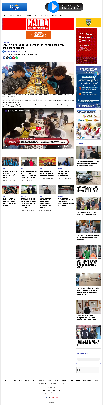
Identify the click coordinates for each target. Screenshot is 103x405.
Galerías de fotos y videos (53, 380)
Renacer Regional (11, 51)
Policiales (47, 15)
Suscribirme (88, 363)
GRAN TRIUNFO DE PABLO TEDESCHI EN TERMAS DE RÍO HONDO (47, 173)
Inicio (5, 15)
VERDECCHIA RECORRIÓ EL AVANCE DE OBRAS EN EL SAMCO (87, 213)
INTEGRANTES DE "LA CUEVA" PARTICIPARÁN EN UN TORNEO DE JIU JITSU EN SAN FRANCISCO (28, 203)
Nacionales (29, 15)
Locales (11, 15)
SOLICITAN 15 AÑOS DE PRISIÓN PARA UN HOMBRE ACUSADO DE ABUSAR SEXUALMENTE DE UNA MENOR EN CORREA (87, 291)
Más (61, 15)
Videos (96, 380)
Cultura (54, 15)
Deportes (37, 15)
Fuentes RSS (41, 380)
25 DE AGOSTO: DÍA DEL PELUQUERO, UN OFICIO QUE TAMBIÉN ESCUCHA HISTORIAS (86, 317)
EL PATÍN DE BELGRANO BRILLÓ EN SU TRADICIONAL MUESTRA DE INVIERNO (66, 202)
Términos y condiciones (30, 380)
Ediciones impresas (75, 380)
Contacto (7, 380)
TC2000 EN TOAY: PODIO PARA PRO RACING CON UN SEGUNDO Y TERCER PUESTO (45, 203)
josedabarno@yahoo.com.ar (51, 393)
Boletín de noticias (82, 353)
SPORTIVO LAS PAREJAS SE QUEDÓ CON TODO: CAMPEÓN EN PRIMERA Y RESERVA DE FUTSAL (29, 174)
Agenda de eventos (87, 380)
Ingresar (62, 383)
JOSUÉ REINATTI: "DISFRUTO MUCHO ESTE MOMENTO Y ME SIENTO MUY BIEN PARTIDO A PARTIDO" (86, 264)
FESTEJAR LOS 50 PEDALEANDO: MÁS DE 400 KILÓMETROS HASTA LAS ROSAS (87, 237)
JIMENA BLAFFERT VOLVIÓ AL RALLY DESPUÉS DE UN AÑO (64, 173)
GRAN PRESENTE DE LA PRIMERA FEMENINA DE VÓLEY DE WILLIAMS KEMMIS (10, 202)
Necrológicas (65, 380)
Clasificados (53, 383)
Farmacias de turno (43, 383)
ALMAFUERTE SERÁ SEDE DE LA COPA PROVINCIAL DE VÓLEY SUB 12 (10, 174)
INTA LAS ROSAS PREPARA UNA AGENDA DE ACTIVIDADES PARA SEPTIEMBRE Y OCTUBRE (87, 163)
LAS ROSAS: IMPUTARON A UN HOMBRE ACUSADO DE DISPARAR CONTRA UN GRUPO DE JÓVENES (87, 189)
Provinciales (19, 15)
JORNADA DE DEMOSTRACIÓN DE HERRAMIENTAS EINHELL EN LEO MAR (88, 343)
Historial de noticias (17, 380)
